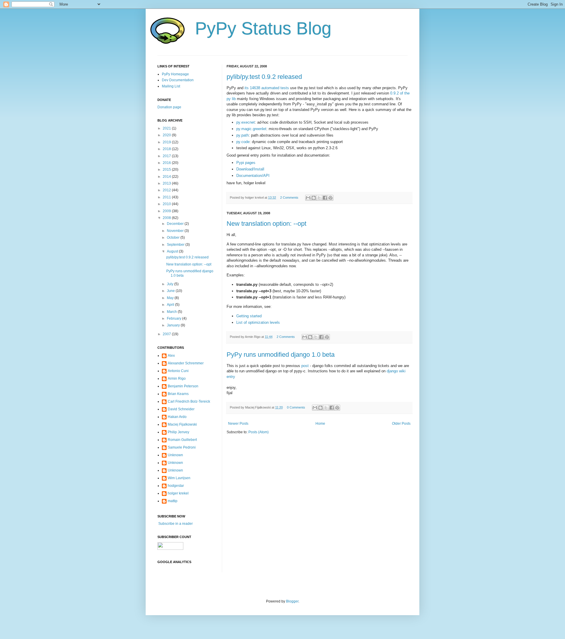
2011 (167, 197)
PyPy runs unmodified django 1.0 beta (281, 354)
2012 (167, 190)
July (170, 284)
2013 (167, 183)
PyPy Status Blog (263, 28)
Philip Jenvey (178, 432)
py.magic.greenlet (251, 129)
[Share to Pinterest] (330, 198)
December (176, 224)
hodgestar (176, 486)
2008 (167, 218)
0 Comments (296, 407)
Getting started (249, 316)
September (176, 245)
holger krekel (178, 493)
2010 (167, 204)
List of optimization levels (258, 322)
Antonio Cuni (178, 371)
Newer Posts (238, 423)
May (171, 298)
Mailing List (171, 86)
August (173, 251)
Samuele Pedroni (182, 447)
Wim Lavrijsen (179, 478)
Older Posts (401, 423)
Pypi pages (245, 162)
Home (320, 423)
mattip (172, 501)
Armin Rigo (177, 378)
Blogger (292, 601)
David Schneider (181, 409)
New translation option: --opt (266, 223)
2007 (167, 334)
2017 (167, 156)
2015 (167, 169)
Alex (171, 355)
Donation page (169, 107)
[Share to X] (319, 198)
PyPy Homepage (175, 74)
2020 (167, 135)
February (174, 318)
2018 (167, 149)
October (173, 237)
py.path (242, 135)
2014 (167, 177)
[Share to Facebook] (325, 198)
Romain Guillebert (182, 440)
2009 (167, 211)
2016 (167, 163)
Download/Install (250, 169)
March (172, 312)
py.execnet (245, 122)
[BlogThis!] (314, 198)
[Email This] (308, 198)
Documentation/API (253, 175)
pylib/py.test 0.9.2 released (264, 76)
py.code (243, 142)
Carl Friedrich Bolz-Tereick (189, 401)
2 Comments (289, 197)
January (174, 325)
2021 (167, 128)
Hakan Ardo (177, 417)
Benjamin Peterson (183, 386)
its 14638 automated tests (267, 88)
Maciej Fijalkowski (182, 424)
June (171, 291)
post (305, 366)
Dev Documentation (178, 80)
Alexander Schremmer (186, 363)
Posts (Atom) (258, 432)
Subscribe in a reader (175, 524)
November (176, 231)
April (171, 305)
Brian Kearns (178, 394)
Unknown (175, 455)
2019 (167, 142)
